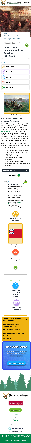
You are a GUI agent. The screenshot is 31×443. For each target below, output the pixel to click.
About (16, 414)
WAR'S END (7, 339)
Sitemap (24, 440)
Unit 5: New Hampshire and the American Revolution (12, 39)
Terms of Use (16, 440)
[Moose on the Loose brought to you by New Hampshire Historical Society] (12, 2)
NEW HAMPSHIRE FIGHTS (11, 330)
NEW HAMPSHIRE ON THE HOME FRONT (14, 334)
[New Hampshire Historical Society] (15, 403)
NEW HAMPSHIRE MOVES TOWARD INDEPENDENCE (11, 325)
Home (5, 33)
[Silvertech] (15, 428)
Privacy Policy (8, 440)
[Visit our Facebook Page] (13, 420)
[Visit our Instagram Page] (15, 420)
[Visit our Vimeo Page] (17, 420)
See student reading (16, 363)
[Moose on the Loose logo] (15, 395)
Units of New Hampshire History (12, 36)
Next (25, 181)
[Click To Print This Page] (27, 45)
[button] (15, 268)
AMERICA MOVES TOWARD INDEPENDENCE (12, 320)
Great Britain (5, 131)
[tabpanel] (15, 224)
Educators (15, 410)
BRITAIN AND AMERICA (10, 170)
